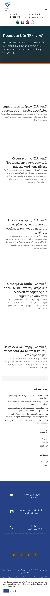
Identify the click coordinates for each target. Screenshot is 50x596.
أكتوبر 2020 (44, 446)
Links (46, 465)
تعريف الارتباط (26, 569)
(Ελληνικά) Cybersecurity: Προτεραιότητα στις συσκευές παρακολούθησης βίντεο (26, 162)
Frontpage (44, 461)
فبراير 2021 (44, 438)
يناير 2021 (44, 442)
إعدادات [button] (13, 591)
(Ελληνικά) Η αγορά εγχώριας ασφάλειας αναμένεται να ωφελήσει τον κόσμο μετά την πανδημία (26, 226)
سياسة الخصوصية (13, 569)
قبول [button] (6, 591)
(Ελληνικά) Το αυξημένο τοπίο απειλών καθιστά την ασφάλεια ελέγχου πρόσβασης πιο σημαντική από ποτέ (25, 290)
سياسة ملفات (37, 569)
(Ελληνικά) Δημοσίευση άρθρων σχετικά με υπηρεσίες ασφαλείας (24, 108)
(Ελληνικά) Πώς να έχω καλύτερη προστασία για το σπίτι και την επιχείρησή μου (24, 351)
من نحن (45, 569)
